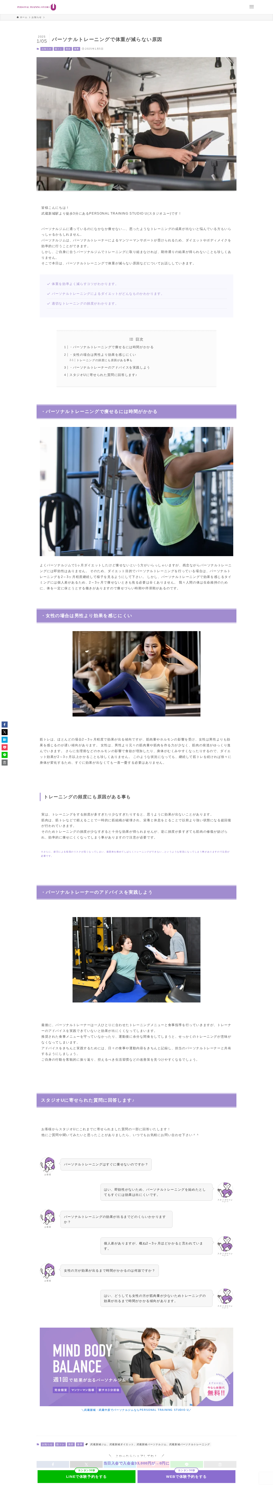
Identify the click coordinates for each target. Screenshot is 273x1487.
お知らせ (47, 49)
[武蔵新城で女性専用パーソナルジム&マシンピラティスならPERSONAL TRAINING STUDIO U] (37, 7)
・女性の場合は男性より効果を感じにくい (102, 354)
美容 (68, 49)
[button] (5, 725)
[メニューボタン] (251, 7)
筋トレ (59, 49)
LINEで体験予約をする (86, 1477)
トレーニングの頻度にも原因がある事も (105, 360)
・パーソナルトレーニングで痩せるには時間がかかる (111, 347)
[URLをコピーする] (5, 762)
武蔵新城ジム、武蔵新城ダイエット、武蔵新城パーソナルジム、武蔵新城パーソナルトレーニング (150, 1444)
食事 (76, 49)
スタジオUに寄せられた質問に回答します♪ (103, 375)
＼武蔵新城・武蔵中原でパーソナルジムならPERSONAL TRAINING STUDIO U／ (136, 1409)
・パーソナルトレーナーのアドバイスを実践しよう (109, 367)
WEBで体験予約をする (186, 1477)
